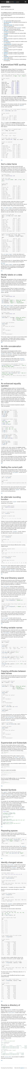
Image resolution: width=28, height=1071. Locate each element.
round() (15, 501)
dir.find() (6, 618)
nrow (14, 365)
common (3, 2)
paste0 (3, 365)
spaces (13, 853)
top (1, 160)
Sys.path (8, 477)
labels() (7, 307)
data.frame (8, 915)
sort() (6, 209)
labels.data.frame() (8, 305)
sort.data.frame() (8, 207)
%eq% (5, 411)
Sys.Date (8, 424)
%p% (9, 372)
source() (9, 1009)
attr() (3, 291)
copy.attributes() (9, 717)
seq (6, 507)
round (6, 513)
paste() (3, 353)
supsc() (17, 757)
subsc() (23, 757)
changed (8, 894)
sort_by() (3, 263)
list (11, 317)
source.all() (11, 1012)
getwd (13, 600)
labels (3, 317)
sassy (15, 1)
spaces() (24, 846)
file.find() (6, 586)
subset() (21, 105)
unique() (14, 867)
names (3, 646)
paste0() (19, 27)
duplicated (9, 878)
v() (4, 122)
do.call (7, 179)
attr (3, 300)
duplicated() (10, 864)
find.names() (6, 632)
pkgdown (22, 1068)
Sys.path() (15, 472)
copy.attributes (10, 723)
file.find (8, 600)
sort (7, 215)
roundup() (15, 531)
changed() (21, 889)
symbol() (5, 792)
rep (18, 839)
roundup (7, 536)
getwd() (18, 489)
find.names (4, 652)
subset (6, 110)
